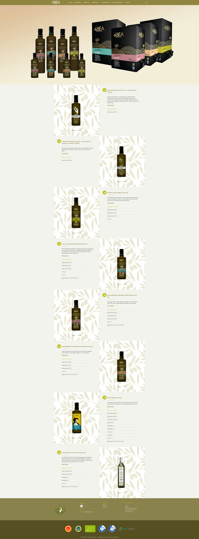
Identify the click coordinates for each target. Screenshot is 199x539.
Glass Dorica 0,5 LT (111, 213)
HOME (70, 2)
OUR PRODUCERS (106, 2)
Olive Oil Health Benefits (131, 508)
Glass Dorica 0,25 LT (112, 209)
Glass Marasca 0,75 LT (67, 474)
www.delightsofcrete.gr (87, 512)
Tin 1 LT (109, 219)
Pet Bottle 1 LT (110, 425)
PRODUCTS (86, 2)
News (126, 505)
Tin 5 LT (109, 438)
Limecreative (116, 537)
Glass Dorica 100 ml (112, 109)
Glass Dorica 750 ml (112, 419)
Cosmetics (104, 506)
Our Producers (128, 511)
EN (146, 2)
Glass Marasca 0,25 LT (67, 468)
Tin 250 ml (109, 432)
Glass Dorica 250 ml (112, 112)
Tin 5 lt (63, 275)
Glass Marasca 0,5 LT (67, 471)
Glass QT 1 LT (110, 422)
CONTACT (128, 2)
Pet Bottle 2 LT (110, 429)
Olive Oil (104, 505)
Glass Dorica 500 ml (112, 416)
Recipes (127, 506)
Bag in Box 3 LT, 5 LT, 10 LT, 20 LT (70, 278)
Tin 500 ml (109, 435)
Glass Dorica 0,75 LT (112, 216)
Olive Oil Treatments (130, 510)
